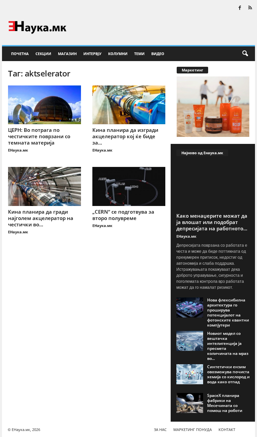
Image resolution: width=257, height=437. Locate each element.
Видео (157, 53)
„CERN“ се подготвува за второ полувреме (123, 214)
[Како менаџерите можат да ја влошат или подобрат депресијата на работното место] (213, 186)
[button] (245, 53)
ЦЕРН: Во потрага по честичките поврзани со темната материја (39, 136)
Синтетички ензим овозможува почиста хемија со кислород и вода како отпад (228, 374)
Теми (139, 53)
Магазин (67, 53)
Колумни (117, 53)
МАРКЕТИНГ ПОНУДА (192, 429)
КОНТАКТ (227, 429)
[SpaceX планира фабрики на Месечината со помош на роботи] (189, 403)
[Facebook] (240, 8)
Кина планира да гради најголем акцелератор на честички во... (40, 218)
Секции (43, 53)
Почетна (20, 53)
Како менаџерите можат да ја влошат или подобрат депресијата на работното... (211, 222)
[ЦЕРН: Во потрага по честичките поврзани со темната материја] (44, 104)
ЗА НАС (160, 429)
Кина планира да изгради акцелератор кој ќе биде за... (125, 136)
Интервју (92, 53)
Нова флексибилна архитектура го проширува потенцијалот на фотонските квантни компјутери (228, 312)
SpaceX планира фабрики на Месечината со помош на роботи (224, 403)
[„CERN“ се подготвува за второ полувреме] (128, 186)
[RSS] (250, 8)
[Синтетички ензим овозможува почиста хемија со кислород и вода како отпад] (189, 374)
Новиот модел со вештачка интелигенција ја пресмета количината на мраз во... (227, 346)
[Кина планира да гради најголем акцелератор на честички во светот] (44, 186)
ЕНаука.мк (18, 150)
